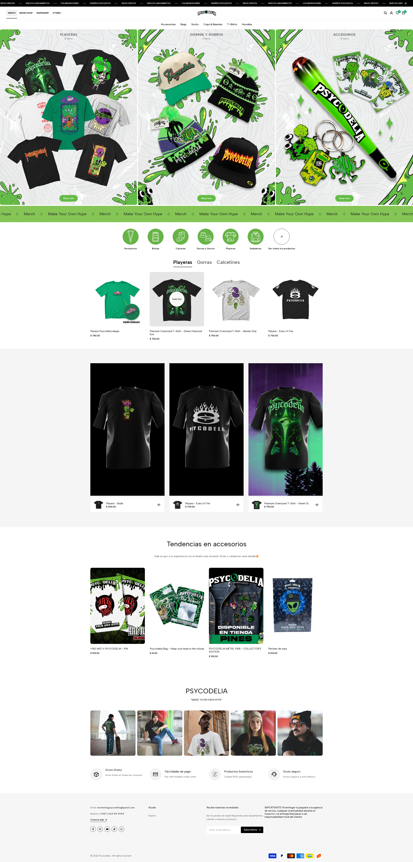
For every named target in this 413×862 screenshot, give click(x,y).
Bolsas (155, 248)
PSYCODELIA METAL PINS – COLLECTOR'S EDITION (235, 650)
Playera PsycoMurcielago (104, 331)
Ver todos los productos (281, 248)
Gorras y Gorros (206, 248)
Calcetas (181, 248)
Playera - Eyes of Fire (280, 331)
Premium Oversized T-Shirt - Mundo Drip (233, 331)
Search (152, 815)
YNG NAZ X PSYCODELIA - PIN (109, 648)
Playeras (230, 248)
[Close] (405, 3)
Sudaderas (255, 248)
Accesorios (130, 248)
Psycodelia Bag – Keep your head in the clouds (177, 648)
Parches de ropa (277, 648)
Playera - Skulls (114, 503)
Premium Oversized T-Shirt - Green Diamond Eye (176, 333)
